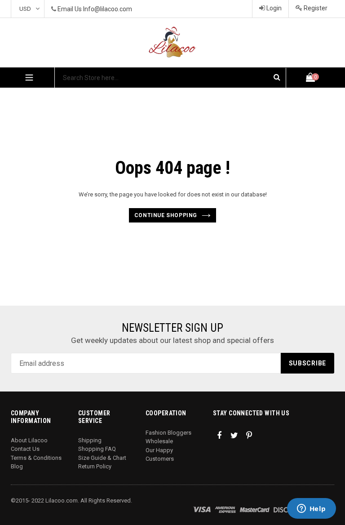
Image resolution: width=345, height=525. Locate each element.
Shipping (90, 440)
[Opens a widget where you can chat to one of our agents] (311, 509)
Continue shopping (165, 215)
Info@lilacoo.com (107, 9)
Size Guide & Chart (102, 457)
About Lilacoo (29, 440)
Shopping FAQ (97, 448)
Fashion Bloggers (168, 432)
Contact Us (25, 448)
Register (314, 8)
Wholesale (159, 441)
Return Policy (94, 466)
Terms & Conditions (36, 457)
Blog (17, 466)
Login (273, 8)
